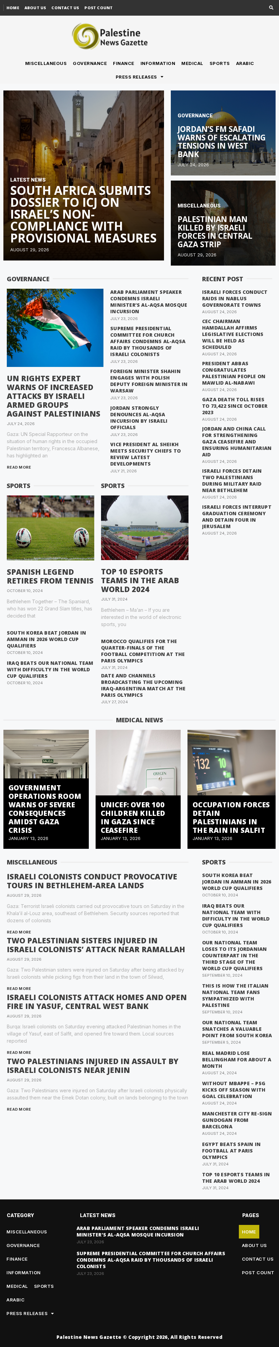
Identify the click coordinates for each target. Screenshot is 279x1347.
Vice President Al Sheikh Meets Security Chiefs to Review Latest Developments (145, 454)
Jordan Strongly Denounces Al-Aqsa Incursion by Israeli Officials (138, 418)
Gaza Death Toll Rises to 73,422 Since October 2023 (235, 406)
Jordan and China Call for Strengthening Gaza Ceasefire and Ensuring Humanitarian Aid (237, 441)
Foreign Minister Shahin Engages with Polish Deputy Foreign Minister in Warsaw (148, 381)
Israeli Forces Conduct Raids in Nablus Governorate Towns (234, 298)
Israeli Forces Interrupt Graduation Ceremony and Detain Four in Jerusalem (237, 516)
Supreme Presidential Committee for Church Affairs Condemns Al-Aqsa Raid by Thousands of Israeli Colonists (147, 341)
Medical (192, 63)
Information (158, 63)
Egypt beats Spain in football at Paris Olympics (231, 1150)
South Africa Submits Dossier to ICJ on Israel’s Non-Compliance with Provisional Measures (83, 214)
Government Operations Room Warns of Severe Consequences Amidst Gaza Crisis (45, 809)
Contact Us (65, 7)
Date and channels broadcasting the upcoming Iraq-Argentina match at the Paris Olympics (143, 685)
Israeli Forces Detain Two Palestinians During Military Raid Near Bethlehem (232, 480)
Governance (90, 63)
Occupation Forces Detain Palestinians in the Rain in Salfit (231, 817)
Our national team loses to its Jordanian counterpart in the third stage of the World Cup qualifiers (234, 955)
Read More (19, 467)
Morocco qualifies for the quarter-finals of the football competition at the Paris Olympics (143, 651)
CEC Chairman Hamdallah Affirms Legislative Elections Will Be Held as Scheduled (232, 334)
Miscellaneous (46, 63)
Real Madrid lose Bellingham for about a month (236, 1059)
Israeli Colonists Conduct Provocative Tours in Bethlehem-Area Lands (92, 880)
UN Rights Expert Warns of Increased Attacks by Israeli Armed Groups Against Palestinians (53, 396)
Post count (98, 7)
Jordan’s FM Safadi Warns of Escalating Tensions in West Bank (222, 141)
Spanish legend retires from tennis (50, 576)
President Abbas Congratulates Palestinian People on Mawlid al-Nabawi (233, 373)
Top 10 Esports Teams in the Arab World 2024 (140, 580)
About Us (35, 7)
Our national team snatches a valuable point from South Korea (237, 1029)
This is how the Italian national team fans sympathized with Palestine (235, 995)
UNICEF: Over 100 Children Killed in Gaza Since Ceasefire (133, 817)
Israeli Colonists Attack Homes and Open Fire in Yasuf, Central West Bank (97, 1001)
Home (12, 7)
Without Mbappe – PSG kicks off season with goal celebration (233, 1089)
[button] (271, 8)
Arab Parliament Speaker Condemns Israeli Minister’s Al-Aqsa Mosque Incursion (148, 302)
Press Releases (136, 77)
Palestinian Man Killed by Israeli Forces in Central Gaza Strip (215, 232)
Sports (220, 63)
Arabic (245, 63)
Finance (123, 63)
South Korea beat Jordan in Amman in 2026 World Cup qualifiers (46, 639)
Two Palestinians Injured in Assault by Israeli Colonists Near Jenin (92, 1065)
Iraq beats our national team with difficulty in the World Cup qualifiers (50, 669)
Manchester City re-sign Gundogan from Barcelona (237, 1120)
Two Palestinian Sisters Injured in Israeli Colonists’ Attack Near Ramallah (96, 944)
